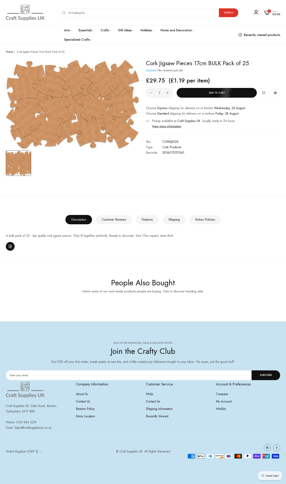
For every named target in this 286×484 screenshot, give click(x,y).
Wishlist (221, 409)
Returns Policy (85, 409)
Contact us (83, 401)
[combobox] (148, 12)
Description (78, 219)
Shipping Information (159, 409)
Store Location (85, 416)
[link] (68, 30)
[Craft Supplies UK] (25, 13)
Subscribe (266, 375)
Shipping (174, 219)
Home (9, 52)
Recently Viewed (157, 416)
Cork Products (171, 147)
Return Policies (205, 219)
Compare (222, 394)
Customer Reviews (114, 219)
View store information (166, 126)
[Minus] (151, 93)
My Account (224, 401)
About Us (82, 394)
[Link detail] (267, 447)
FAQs (149, 394)
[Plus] (167, 93)
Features (147, 219)
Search (228, 12)
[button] (151, 70)
